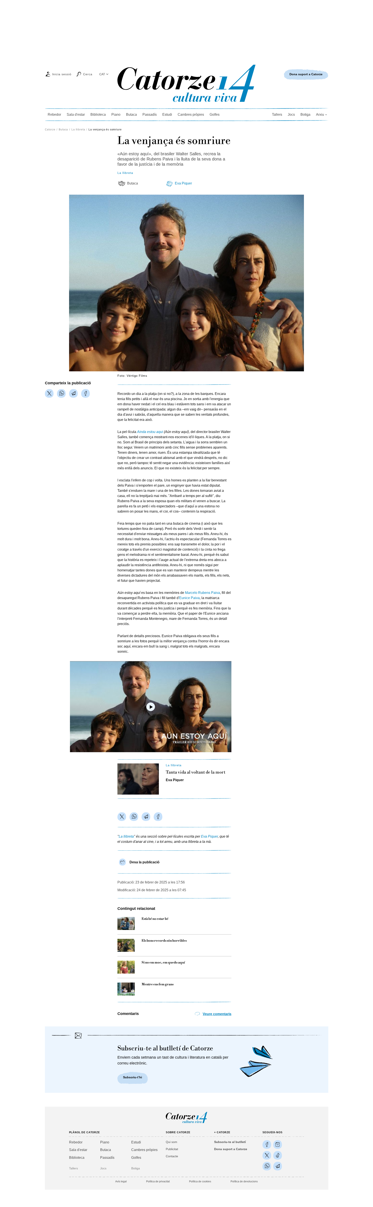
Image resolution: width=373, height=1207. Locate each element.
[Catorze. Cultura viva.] (266, 1144)
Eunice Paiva (189, 598)
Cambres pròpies (191, 114)
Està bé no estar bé (155, 919)
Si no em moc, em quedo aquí (163, 963)
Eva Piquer (183, 183)
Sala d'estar (76, 114)
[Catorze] (186, 1123)
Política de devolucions (244, 1181)
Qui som (171, 1142)
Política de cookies (200, 1181)
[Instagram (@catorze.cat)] (277, 1144)
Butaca (131, 114)
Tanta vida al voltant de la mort (195, 772)
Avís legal (121, 1181)
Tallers (277, 114)
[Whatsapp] (61, 393)
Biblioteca (98, 114)
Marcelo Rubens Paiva (202, 593)
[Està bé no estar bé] (126, 923)
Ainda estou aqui (150, 432)
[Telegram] (73, 393)
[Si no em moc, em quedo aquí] (126, 967)
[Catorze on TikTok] (277, 1155)
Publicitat (172, 1149)
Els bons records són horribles (164, 941)
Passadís (149, 114)
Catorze (50, 129)
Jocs (291, 114)
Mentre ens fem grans (158, 984)
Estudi (167, 114)
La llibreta (78, 129)
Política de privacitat (158, 1181)
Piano (115, 114)
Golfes (215, 114)
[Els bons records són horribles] (126, 945)
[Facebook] (85, 393)
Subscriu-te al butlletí (230, 1142)
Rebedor (54, 114)
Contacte (172, 1156)
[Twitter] (49, 393)
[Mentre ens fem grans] (126, 989)
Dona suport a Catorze (230, 1149)
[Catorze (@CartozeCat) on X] (266, 1155)
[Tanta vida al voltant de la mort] (138, 779)
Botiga (305, 114)
